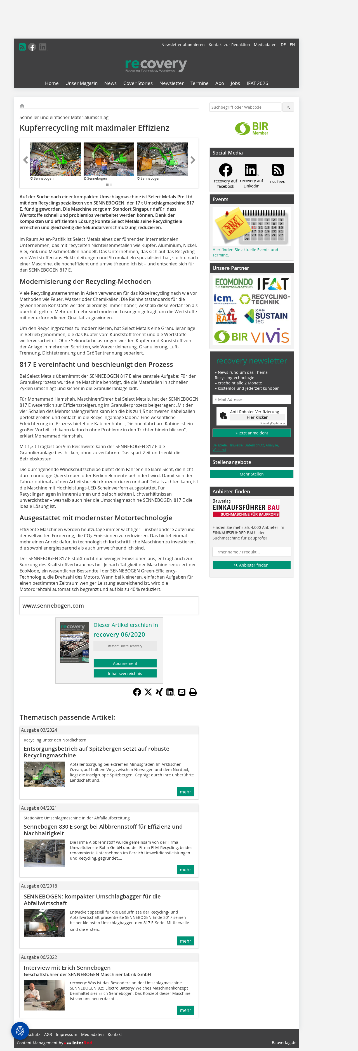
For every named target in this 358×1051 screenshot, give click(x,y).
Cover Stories (138, 83)
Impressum (66, 1034)
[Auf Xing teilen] (159, 694)
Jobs (235, 83)
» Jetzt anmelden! (251, 433)
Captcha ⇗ (272, 423)
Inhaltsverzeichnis (125, 673)
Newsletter (171, 83)
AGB (48, 1034)
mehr (185, 792)
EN (292, 44)
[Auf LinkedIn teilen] (170, 694)
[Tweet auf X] (148, 694)
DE (283, 44)
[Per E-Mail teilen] (181, 692)
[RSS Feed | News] (22, 47)
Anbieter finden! (254, 565)
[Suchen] (288, 107)
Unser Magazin (81, 83)
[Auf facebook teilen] (137, 694)
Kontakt (115, 1034)
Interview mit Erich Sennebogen (67, 967)
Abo (219, 83)
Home (52, 83)
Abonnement (125, 663)
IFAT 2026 (257, 83)
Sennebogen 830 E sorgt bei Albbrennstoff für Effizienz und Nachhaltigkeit (103, 830)
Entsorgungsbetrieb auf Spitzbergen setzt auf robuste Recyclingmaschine (96, 752)
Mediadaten (265, 44)
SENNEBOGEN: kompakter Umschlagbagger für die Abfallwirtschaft (92, 900)
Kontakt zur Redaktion (229, 44)
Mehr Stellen (252, 474)
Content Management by (40, 1042)
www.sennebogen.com (53, 605)
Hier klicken (257, 417)
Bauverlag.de (284, 1042)
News (110, 83)
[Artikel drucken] (193, 692)
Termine (199, 83)
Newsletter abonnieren (183, 44)
